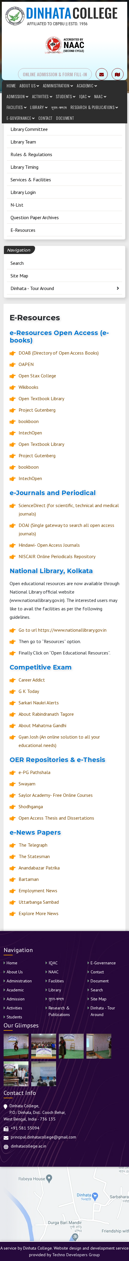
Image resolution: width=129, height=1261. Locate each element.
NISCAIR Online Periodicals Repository (57, 556)
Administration (57, 86)
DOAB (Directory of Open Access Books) (59, 353)
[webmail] (102, 74)
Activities (41, 96)
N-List (16, 205)
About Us (28, 86)
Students (64, 96)
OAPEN (26, 364)
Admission (16, 96)
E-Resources (22, 230)
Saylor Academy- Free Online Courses (56, 795)
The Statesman (34, 856)
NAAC (99, 96)
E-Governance (19, 118)
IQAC (83, 96)
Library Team (23, 142)
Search (17, 263)
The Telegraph (33, 845)
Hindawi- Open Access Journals (49, 545)
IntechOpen (30, 433)
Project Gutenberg (37, 410)
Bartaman (29, 879)
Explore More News (38, 913)
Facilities (15, 107)
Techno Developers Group (76, 1254)
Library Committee (29, 129)
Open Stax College (37, 376)
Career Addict (32, 680)
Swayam (27, 784)
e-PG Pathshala (34, 772)
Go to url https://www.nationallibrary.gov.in (62, 630)
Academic (85, 86)
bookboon (29, 421)
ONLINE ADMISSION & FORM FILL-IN (55, 74)
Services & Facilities (30, 180)
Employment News (38, 891)
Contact (45, 118)
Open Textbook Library (41, 398)
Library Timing (24, 167)
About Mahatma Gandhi (42, 725)
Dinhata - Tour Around (32, 288)
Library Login (23, 192)
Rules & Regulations (31, 154)
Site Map (19, 276)
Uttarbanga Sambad (39, 902)
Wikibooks (28, 387)
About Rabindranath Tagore (46, 714)
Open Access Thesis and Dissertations (56, 818)
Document (65, 118)
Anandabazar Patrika (39, 868)
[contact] (118, 74)
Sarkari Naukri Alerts (39, 703)
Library (37, 107)
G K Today (29, 691)
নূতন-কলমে (59, 107)
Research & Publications (93, 107)
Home (11, 86)
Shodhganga (31, 806)
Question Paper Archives (34, 217)
